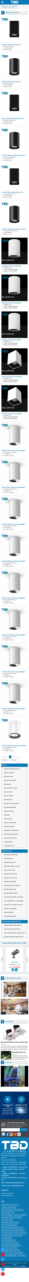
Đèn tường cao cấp (6, 1238)
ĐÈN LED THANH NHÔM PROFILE (12, 769)
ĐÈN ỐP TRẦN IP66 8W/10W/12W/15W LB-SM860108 (14, 229)
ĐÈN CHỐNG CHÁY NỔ (8, 1230)
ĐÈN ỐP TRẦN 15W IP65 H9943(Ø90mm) (13, 672)
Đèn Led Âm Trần (8, 795)
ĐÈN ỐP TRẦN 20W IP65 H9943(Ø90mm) (13, 709)
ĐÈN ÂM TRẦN (5, 1205)
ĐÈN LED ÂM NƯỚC (8, 912)
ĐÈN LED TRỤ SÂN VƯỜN (10, 780)
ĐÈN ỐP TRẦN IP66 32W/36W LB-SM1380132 (11, 81)
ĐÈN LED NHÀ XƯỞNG (9, 826)
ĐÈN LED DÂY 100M (7, 1220)
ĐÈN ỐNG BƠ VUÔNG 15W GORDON (12, 413)
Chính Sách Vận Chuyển (7, 1193)
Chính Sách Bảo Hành (6, 1195)
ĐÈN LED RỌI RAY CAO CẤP (10, 878)
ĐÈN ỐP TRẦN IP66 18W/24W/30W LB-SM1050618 (13, 118)
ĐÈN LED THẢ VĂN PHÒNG (10, 822)
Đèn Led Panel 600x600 (10, 807)
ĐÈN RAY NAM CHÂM (9, 772)
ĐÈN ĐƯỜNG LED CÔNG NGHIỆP (10, 1222)
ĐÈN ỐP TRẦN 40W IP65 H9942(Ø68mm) (13, 635)
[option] (14, 959)
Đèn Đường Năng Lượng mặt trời (10, 1243)
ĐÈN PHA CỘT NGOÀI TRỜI (10, 874)
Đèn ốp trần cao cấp (7, 1235)
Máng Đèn (6, 815)
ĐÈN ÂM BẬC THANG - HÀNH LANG (12, 885)
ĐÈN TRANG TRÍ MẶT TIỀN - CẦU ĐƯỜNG (13, 897)
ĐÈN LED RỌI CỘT (8, 792)
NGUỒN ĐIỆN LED (8, 842)
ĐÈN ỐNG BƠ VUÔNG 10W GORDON (12, 377)
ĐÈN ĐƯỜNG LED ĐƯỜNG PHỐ (11, 830)
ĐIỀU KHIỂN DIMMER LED (10, 916)
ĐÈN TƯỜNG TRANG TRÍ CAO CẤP (12, 866)
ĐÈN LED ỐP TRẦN (8, 776)
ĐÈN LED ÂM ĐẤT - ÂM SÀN (10, 788)
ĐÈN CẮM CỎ (15, 1205)
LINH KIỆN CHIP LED (9, 845)
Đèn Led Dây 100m (8, 811)
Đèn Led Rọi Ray (8, 799)
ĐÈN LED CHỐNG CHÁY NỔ (10, 838)
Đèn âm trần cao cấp (7, 1233)
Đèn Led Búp (21, 1255)
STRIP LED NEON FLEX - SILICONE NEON (13, 901)
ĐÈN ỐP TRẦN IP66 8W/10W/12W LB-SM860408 (12, 192)
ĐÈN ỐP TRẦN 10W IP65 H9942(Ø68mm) (13, 450)
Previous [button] (2, 959)
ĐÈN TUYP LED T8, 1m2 (8, 1212)
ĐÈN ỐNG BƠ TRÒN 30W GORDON (11, 340)
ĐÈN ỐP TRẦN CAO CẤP (9, 870)
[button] (26, 1067)
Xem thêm (14, 29)
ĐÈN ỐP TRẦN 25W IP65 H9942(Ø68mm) (13, 561)
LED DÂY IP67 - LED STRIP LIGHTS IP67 (13, 904)
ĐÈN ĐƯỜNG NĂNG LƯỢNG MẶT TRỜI (13, 925)
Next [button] (26, 959)
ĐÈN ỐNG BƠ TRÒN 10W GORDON (11, 266)
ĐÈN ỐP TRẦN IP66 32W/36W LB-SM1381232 (11, 45)
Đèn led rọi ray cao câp (20, 1233)
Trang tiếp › (5, 760)
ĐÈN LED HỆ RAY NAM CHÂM (11, 854)
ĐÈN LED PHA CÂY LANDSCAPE (11, 803)
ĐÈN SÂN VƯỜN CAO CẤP (10, 889)
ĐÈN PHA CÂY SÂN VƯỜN (10, 881)
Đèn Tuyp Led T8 (8, 819)
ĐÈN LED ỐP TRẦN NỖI (20, 1215)
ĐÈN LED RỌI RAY (18, 1210)
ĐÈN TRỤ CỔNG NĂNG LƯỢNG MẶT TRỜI (13, 936)
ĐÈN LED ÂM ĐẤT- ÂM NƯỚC (10, 893)
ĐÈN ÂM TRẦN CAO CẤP (9, 862)
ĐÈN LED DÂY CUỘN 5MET (10, 908)
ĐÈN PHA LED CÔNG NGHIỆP (11, 834)
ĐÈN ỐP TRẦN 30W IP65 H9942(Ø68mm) (13, 598)
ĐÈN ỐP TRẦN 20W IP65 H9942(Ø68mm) (13, 524)
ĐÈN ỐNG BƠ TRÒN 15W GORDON (11, 303)
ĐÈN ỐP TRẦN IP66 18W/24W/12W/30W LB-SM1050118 (14, 155)
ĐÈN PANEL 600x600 (7, 1215)
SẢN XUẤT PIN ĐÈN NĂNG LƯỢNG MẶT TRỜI (14, 933)
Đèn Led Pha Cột (20, 1230)
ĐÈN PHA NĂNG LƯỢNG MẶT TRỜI (12, 929)
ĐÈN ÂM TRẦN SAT (8, 858)
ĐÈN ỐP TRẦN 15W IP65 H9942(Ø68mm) (13, 487)
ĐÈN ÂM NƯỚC (7, 784)
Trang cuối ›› (13, 760)
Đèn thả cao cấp (18, 1235)
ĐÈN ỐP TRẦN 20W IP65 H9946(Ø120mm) (14, 745)
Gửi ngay (23, 1130)
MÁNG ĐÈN (5, 1217)
